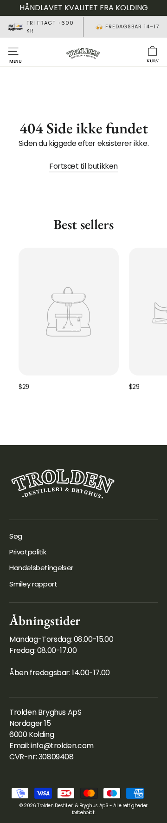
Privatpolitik (27, 552)
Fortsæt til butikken (83, 166)
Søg (15, 536)
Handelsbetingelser (41, 568)
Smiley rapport (33, 584)
